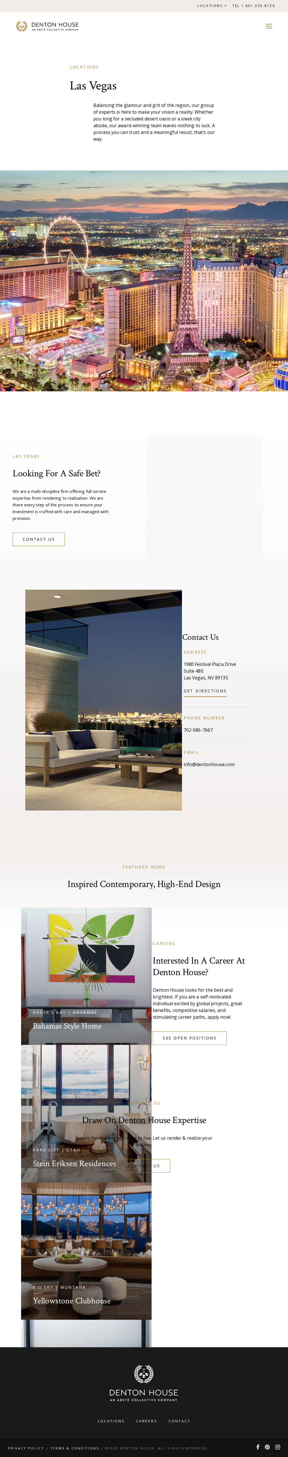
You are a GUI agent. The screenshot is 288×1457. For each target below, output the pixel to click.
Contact (179, 1421)
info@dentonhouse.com (209, 764)
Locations (209, 5)
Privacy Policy (27, 1448)
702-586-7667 (198, 730)
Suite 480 (193, 671)
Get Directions (205, 690)
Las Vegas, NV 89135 (206, 678)
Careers (146, 1421)
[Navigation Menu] (269, 26)
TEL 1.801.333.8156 (253, 5)
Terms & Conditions (74, 1448)
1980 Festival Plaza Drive (210, 664)
